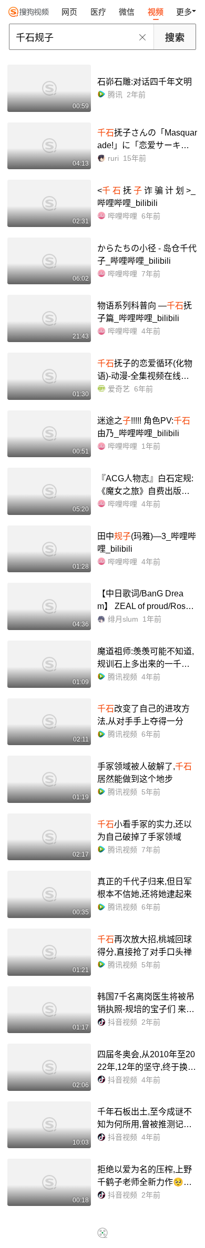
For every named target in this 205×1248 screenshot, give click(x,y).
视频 (155, 11)
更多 (184, 11)
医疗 (98, 11)
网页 (69, 11)
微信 (127, 11)
